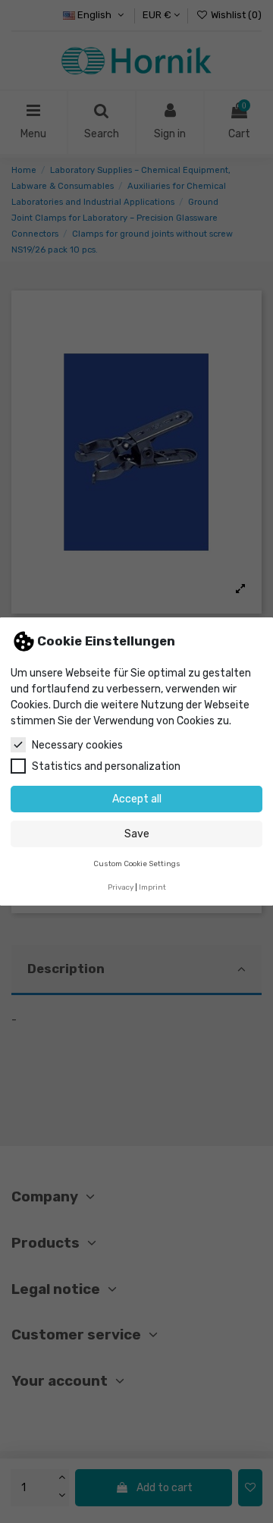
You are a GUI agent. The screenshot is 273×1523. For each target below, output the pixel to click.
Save (136, 833)
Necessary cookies (77, 745)
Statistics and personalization (106, 766)
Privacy (120, 887)
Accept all (137, 799)
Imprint (152, 887)
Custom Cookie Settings (136, 863)
